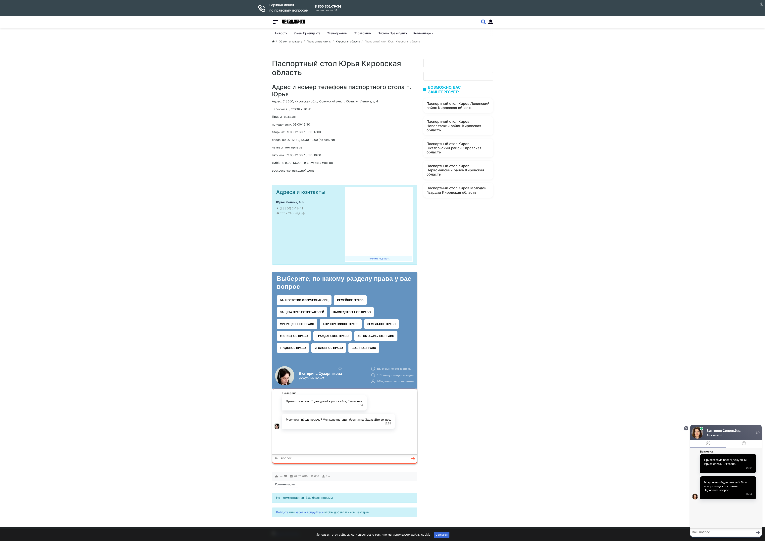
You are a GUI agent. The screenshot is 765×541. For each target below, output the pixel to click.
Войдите (282, 512)
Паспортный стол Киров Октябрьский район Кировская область (454, 148)
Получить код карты (379, 258)
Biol (328, 476)
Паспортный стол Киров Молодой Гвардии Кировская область (456, 190)
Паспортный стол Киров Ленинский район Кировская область (458, 105)
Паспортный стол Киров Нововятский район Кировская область (454, 125)
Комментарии (285, 484)
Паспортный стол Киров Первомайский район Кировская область (455, 170)
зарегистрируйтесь (309, 512)
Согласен (441, 534)
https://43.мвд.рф (292, 213)
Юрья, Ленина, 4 (288, 202)
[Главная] (273, 41)
